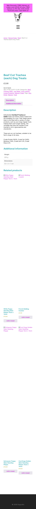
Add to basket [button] (10, 321)
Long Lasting (25, 91)
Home (5, 38)
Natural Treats (12, 38)
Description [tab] (10, 100)
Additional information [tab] (13, 103)
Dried (5, 95)
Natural (10, 95)
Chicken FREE (8, 91)
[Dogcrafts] (18, 21)
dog (29, 93)
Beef (19, 38)
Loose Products (9, 93)
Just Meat (17, 91)
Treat (15, 95)
